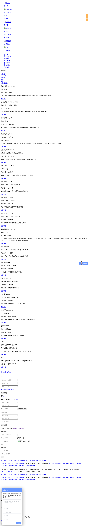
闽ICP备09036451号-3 (54, 463)
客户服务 (7, 64)
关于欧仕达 (7, 57)
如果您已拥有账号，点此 (10, 399)
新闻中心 (7, 60)
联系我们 (7, 66)
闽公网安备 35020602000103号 (72, 463)
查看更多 (3, 99)
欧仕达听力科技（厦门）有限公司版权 (12, 463)
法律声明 (15, 428)
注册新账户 (4, 389)
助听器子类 (4, 83)
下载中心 (7, 67)
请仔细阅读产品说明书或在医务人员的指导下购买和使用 (18, 465)
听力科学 (7, 62)
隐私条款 (21, 428)
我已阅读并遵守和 (13, 428)
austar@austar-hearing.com (9, 471)
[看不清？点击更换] (24, 441)
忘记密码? (11, 389)
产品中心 (7, 58)
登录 (17, 399)
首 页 (6, 55)
